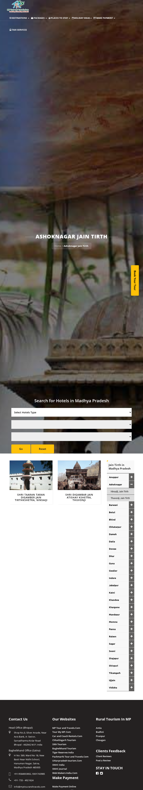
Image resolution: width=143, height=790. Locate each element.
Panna (112, 629)
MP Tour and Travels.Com (66, 727)
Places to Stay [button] (59, 18)
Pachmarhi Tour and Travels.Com (70, 756)
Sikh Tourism (59, 744)
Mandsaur (114, 614)
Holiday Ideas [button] (82, 18)
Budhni (100, 731)
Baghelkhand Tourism (64, 748)
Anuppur (113, 477)
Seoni (112, 650)
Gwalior (113, 570)
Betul (112, 512)
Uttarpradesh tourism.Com (67, 760)
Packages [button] (39, 18)
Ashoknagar (115, 484)
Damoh (113, 534)
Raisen (112, 636)
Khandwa (114, 599)
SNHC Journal (59, 768)
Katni (112, 592)
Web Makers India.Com (64, 773)
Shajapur (114, 658)
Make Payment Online (64, 786)
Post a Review (103, 760)
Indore (112, 577)
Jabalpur (113, 585)
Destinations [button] (19, 18)
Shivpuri (113, 665)
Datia (112, 541)
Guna (112, 563)
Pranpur (100, 736)
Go (21, 449)
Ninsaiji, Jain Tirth (119, 491)
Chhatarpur (115, 526)
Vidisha (113, 687)
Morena (113, 621)
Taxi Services (19, 29)
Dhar (111, 556)
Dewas (112, 548)
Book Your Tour (135, 280)
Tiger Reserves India (63, 752)
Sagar (112, 643)
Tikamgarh (115, 672)
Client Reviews (103, 756)
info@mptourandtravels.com (29, 786)
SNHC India (58, 764)
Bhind (112, 519)
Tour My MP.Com (61, 731)
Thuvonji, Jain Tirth (120, 497)
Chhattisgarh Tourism (64, 740)
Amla (99, 727)
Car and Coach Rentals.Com (67, 736)
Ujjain (112, 680)
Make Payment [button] (104, 18)
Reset (42, 449)
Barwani (113, 504)
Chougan (101, 740)
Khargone (114, 607)
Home (58, 245)
